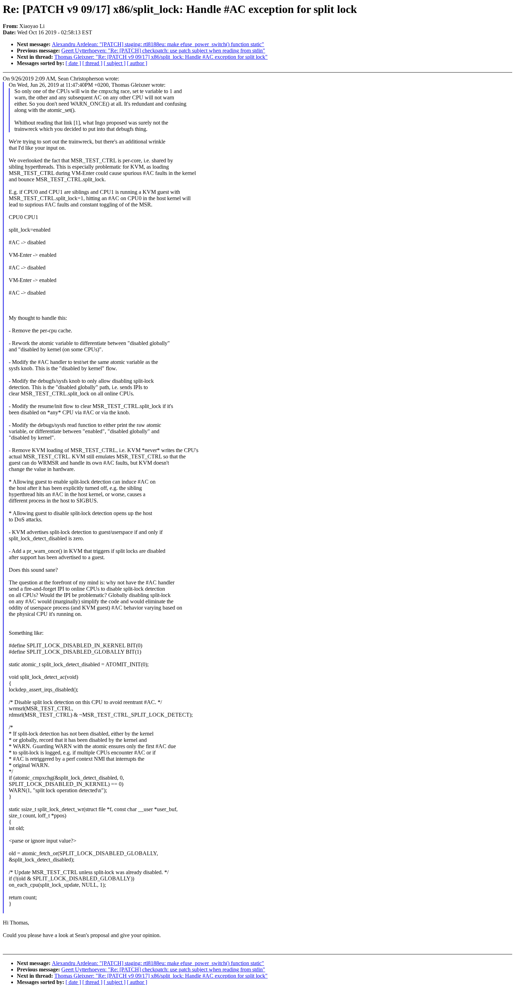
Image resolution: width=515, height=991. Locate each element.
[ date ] (73, 63)
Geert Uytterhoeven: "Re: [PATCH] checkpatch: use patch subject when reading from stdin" (163, 51)
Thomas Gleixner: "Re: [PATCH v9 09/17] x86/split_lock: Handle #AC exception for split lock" (161, 57)
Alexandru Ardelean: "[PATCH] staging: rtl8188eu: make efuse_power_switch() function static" (158, 44)
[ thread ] (92, 63)
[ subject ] (114, 63)
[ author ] (137, 63)
